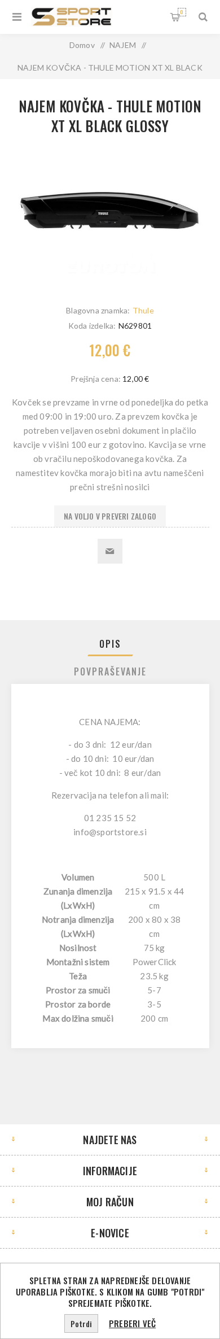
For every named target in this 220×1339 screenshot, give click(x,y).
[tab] (110, 643)
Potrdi (81, 1323)
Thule (143, 310)
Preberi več (132, 1323)
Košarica (181, 12)
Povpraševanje (110, 671)
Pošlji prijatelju (110, 551)
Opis (110, 644)
